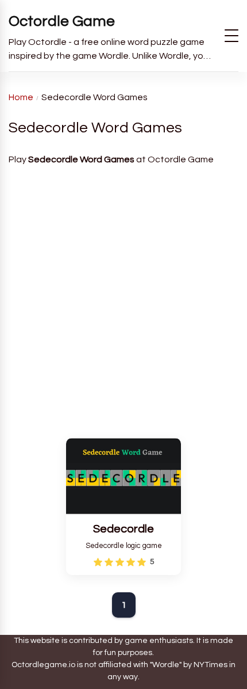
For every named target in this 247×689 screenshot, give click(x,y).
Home (21, 97)
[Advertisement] (123, 297)
